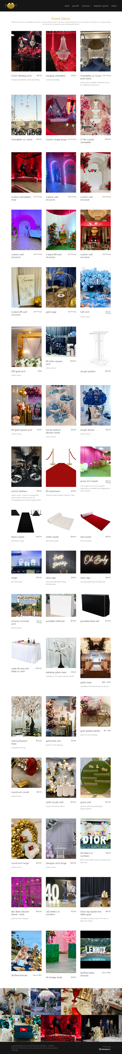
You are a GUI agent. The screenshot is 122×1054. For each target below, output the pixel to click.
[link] (11, 6)
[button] (86, 6)
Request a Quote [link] (101, 6)
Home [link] (67, 6)
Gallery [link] (75, 6)
